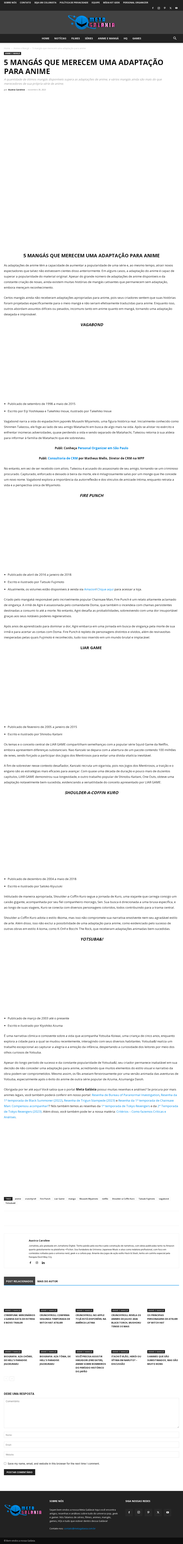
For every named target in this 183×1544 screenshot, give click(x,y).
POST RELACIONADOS (19, 1281)
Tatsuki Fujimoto (147, 1198)
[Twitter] (170, 8)
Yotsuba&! (11, 1203)
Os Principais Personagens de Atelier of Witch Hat (162, 1318)
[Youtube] (176, 8)
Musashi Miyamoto (89, 1198)
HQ (125, 38)
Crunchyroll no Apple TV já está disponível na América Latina (91, 1318)
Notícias (60, 38)
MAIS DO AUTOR (47, 1281)
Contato (25, 2)
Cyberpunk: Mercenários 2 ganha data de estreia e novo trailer (19, 1318)
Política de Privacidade (74, 2)
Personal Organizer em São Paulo (103, 448)
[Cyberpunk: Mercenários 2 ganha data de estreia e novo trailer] (20, 1301)
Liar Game (59, 1198)
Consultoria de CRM (63, 458)
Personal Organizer (135, 2)
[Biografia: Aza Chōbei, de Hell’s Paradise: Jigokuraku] (20, 1342)
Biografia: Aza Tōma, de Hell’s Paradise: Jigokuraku (55, 1360)
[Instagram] (158, 8)
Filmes (75, 38)
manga (72, 1198)
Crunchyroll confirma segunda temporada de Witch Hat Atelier (55, 1318)
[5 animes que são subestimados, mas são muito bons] (163, 1342)
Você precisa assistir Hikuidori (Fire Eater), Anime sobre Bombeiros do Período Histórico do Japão (91, 1364)
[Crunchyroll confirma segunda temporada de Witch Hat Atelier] (55, 1301)
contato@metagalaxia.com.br (80, 1528)
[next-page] (12, 1378)
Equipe (96, 2)
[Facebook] (152, 8)
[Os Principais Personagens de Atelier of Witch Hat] (163, 1301)
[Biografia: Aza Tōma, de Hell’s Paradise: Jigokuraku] (55, 1342)
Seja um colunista (45, 2)
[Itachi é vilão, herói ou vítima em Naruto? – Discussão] (127, 1342)
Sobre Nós (10, 2)
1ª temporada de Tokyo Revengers (125, 1106)
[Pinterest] (164, 8)
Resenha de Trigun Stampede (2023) (89, 1100)
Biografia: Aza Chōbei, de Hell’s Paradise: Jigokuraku (18, 1360)
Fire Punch (45, 1198)
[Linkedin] (45, 1263)
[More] (40, 1218)
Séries (89, 38)
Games (136, 38)
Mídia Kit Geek (111, 2)
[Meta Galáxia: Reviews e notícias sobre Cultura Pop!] (91, 22)
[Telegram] (32, 1218)
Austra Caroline (16, 89)
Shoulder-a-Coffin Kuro (123, 1198)
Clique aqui (105, 589)
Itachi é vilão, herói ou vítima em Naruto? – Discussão (126, 1360)
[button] (174, 38)
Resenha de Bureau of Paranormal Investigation (125, 1095)
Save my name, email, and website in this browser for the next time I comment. (54, 1463)
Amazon (90, 589)
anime (18, 1198)
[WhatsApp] (24, 1218)
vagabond (164, 1198)
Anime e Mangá (108, 38)
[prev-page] (6, 1378)
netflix (105, 1198)
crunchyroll (30, 1198)
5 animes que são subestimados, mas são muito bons (162, 1360)
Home (45, 38)
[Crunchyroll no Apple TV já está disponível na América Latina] (91, 1301)
